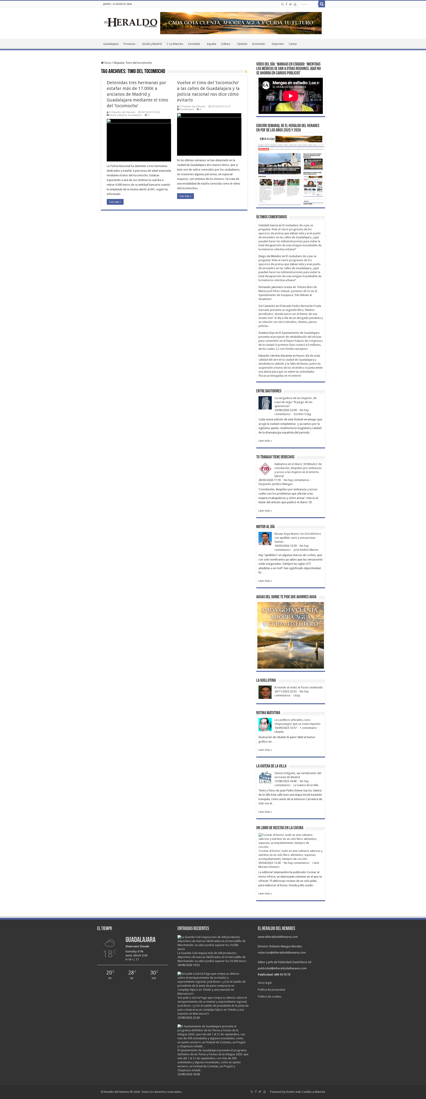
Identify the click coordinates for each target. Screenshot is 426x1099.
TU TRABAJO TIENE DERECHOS (275, 457)
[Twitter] (290, 4)
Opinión (242, 44)
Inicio (107, 62)
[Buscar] (321, 4)
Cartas (293, 44)
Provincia (129, 44)
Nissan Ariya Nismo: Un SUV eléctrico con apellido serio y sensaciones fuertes (297, 537)
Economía (258, 44)
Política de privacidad (271, 989)
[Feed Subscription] (246, 72)
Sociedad (194, 44)
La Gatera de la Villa (306, 785)
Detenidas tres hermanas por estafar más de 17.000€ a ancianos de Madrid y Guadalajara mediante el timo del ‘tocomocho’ (137, 94)
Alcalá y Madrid (152, 44)
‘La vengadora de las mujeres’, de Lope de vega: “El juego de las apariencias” (295, 402)
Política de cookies (269, 996)
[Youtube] (295, 4)
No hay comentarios (296, 480)
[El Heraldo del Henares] (131, 22)
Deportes (278, 44)
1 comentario (308, 727)
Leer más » (115, 201)
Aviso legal (265, 982)
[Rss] (282, 4)
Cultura (225, 44)
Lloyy (297, 695)
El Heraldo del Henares (122, 112)
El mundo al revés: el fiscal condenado (298, 687)
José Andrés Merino (306, 549)
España (211, 44)
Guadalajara (111, 44)
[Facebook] (286, 4)
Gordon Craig (302, 414)
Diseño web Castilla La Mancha (305, 1091)
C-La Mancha (175, 44)
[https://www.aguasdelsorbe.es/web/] (241, 22)
